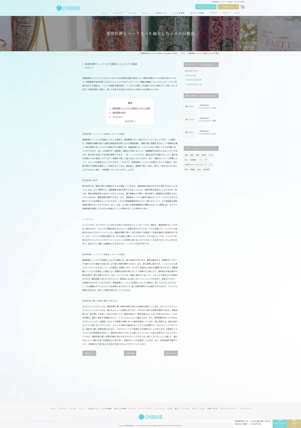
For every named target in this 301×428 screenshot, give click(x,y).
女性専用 (206, 169)
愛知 (191, 155)
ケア (206, 160)
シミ (210, 165)
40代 (199, 169)
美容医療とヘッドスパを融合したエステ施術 (132, 108)
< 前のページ (89, 353)
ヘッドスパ (117, 116)
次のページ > (171, 353)
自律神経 (193, 160)
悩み (186, 160)
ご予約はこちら (228, 7)
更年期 (192, 169)
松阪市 (204, 155)
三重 (186, 155)
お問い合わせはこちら (206, 7)
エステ (211, 155)
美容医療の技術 (119, 112)
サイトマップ (245, 408)
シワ (200, 160)
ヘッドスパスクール (193, 84)
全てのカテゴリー (192, 71)
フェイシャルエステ (193, 80)
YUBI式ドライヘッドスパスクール (195, 165)
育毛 (186, 169)
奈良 (197, 155)
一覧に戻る (130, 353)
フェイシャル (190, 75)
